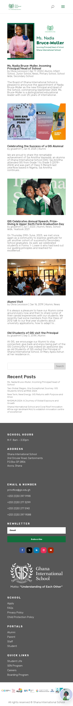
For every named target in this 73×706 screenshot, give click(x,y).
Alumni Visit (15, 301)
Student (12, 646)
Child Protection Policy (20, 617)
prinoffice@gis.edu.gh (18, 490)
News (35, 73)
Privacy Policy (15, 612)
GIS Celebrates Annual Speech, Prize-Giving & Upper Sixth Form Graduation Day (35, 223)
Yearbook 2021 (22, 229)
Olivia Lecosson (19, 71)
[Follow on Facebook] (22, 550)
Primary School (48, 73)
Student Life (14, 661)
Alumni (48, 71)
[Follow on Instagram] (44, 550)
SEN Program (15, 665)
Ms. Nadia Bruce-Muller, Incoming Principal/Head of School (29, 67)
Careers (11, 670)
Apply (10, 603)
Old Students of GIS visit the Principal (32, 333)
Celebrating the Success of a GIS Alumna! (35, 146)
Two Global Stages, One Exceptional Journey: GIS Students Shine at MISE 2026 (32, 389)
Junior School (23, 73)
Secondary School (23, 76)
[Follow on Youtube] (51, 550)
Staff (10, 641)
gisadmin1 (16, 148)
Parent (11, 636)
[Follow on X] (29, 550)
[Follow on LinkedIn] (36, 550)
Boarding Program (18, 674)
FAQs (10, 607)
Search (60, 366)
